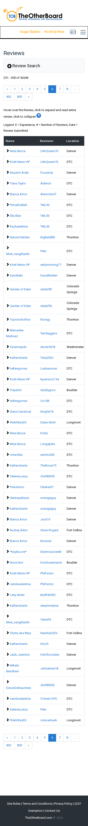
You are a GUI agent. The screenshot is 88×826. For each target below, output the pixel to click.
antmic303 (47, 454)
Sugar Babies (24, 32)
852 (8, 96)
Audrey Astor (19, 530)
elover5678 (47, 347)
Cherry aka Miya (20, 633)
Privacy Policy (63, 803)
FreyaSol (16, 390)
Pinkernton (17, 487)
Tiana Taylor (18, 183)
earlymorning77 (50, 264)
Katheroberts (18, 357)
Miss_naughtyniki (18, 254)
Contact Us (52, 810)
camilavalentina (20, 584)
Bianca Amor (18, 194)
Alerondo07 (48, 194)
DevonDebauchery (18, 688)
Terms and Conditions (37, 803)
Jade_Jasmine (20, 654)
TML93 (45, 205)
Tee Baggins (48, 333)
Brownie (45, 541)
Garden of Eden (20, 289)
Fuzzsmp (46, 172)
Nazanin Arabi (19, 172)
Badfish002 (48, 595)
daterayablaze (19, 498)
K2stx (44, 433)
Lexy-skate (17, 595)
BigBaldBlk (47, 237)
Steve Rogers (49, 530)
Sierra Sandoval (20, 411)
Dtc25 (44, 644)
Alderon (45, 183)
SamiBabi (16, 275)
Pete (43, 251)
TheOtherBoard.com (38, 817)
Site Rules (13, 803)
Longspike (47, 444)
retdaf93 (46, 289)
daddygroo (48, 390)
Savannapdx (18, 347)
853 (19, 96)
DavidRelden (48, 275)
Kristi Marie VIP (20, 162)
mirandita (16, 454)
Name (10, 141)
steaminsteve (49, 605)
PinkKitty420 (18, 422)
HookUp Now (49, 32)
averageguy (48, 498)
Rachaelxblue (19, 226)
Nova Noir (16, 562)
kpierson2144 (49, 379)
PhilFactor (47, 573)
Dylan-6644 (47, 422)
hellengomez (18, 368)
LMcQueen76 (49, 151)
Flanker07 (47, 487)
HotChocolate (49, 654)
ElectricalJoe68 (50, 551)
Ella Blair (15, 215)
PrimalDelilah (18, 205)
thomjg (45, 319)
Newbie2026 (48, 633)
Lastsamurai (48, 368)
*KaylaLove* (18, 551)
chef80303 (47, 476)
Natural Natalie (20, 237)
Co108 (44, 401)
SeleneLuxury (19, 476)
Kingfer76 (47, 411)
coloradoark (48, 720)
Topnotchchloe (20, 319)
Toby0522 (47, 357)
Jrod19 (45, 519)
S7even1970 (48, 698)
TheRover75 (48, 465)
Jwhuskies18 (49, 668)
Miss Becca (18, 151)
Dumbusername (51, 562)
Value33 (45, 619)
